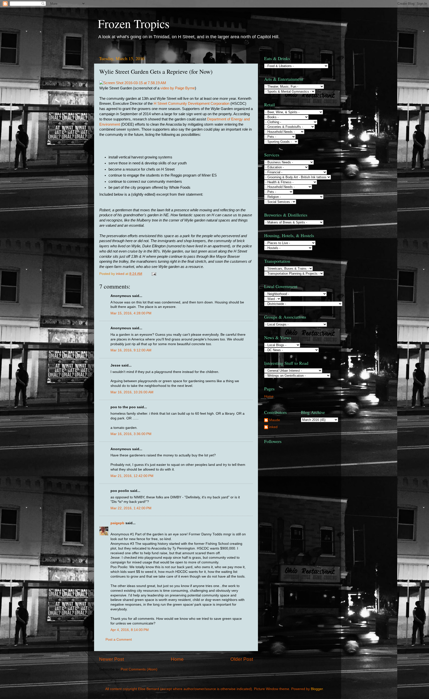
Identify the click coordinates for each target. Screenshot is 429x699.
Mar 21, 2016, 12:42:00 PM (131, 476)
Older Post (241, 659)
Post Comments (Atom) (139, 669)
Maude (274, 420)
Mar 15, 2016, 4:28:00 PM (130, 313)
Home (177, 659)
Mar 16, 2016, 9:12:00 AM (130, 350)
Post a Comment (119, 639)
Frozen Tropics (134, 23)
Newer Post (111, 659)
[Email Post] (153, 274)
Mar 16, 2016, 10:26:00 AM (131, 392)
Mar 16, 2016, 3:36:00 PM (130, 434)
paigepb (117, 523)
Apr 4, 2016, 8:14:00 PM (129, 630)
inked (273, 427)
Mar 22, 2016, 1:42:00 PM (130, 508)
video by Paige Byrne (177, 88)
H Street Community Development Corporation (191, 104)
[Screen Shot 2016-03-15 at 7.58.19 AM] (132, 83)
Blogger (317, 689)
